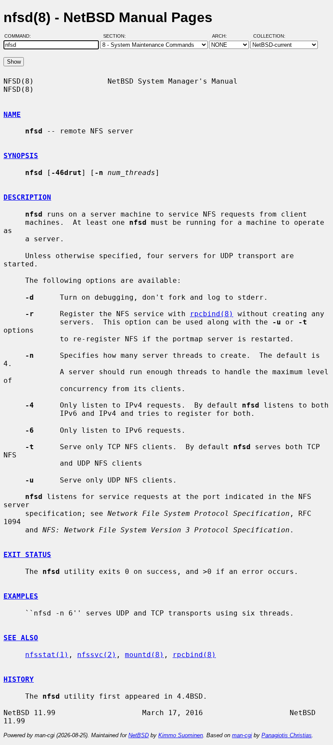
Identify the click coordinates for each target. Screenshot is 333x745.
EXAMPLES (20, 596)
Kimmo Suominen (180, 735)
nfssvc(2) (96, 655)
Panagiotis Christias (286, 735)
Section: (116, 36)
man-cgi (242, 735)
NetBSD (138, 735)
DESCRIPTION (27, 197)
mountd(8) (144, 655)
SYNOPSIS (20, 156)
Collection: (269, 36)
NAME (12, 114)
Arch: (223, 36)
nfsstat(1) (47, 655)
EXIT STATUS (27, 555)
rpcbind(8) (211, 314)
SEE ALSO (20, 638)
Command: (20, 36)
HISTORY (18, 679)
